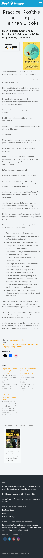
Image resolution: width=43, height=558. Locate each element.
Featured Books (8, 510)
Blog (4, 513)
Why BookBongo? (9, 517)
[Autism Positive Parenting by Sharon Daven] (11, 405)
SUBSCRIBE (32, 528)
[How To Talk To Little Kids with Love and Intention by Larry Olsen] (29, 380)
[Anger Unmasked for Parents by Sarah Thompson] (11, 379)
